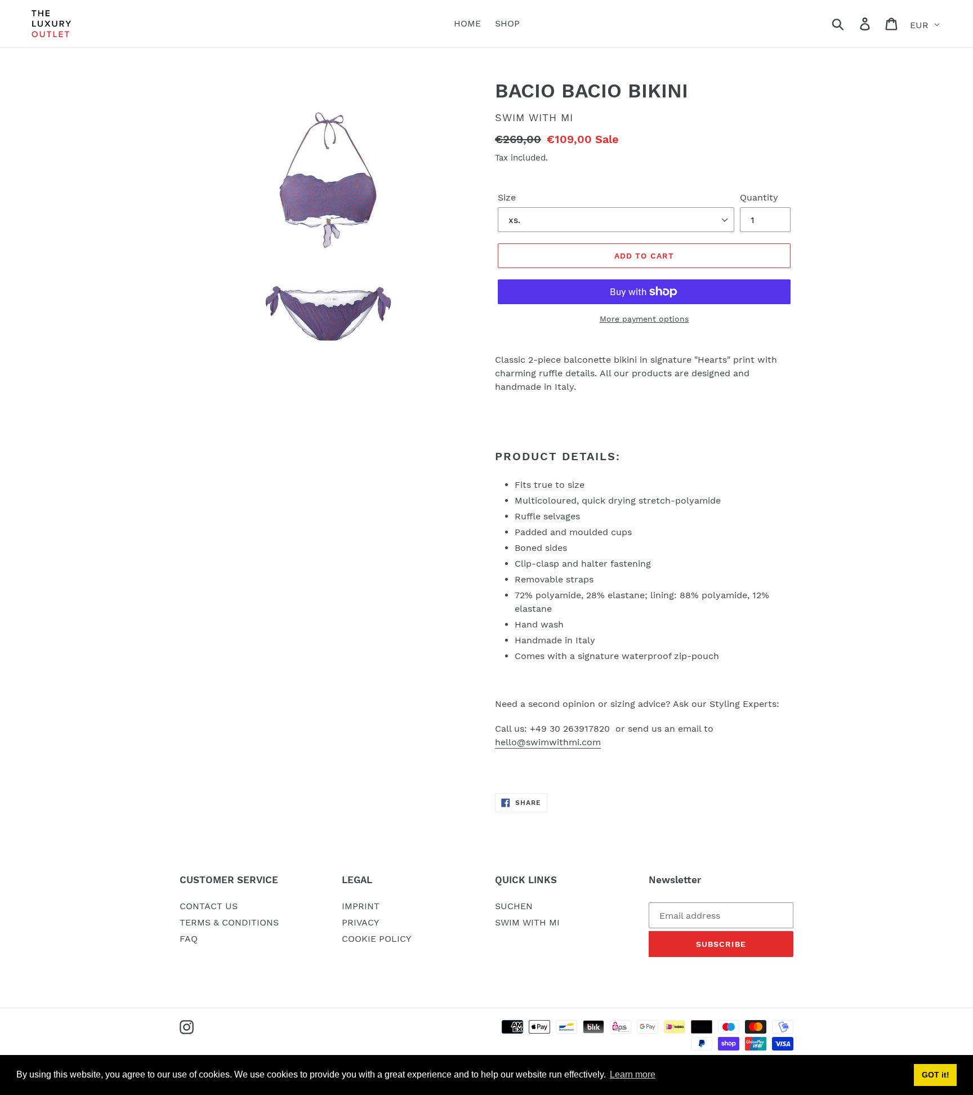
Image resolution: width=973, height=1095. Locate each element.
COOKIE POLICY (376, 938)
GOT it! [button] (935, 1074)
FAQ (189, 938)
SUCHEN (514, 906)
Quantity (759, 197)
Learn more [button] (632, 1074)
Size (507, 197)
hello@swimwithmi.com (548, 742)
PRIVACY (360, 922)
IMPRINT (361, 906)
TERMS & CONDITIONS (229, 922)
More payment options (644, 318)
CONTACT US (209, 906)
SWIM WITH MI (527, 922)
